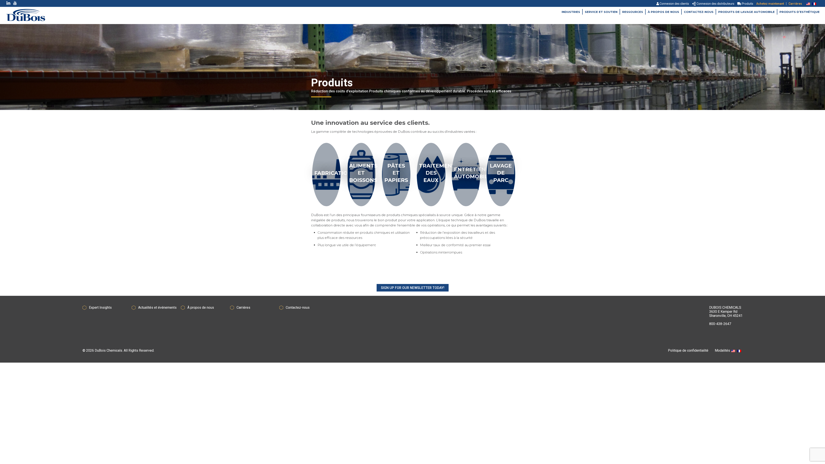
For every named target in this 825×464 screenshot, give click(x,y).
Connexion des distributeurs (715, 3)
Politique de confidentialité (688, 350)
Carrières (795, 3)
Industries (571, 12)
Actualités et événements (157, 307)
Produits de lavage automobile (746, 12)
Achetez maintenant (770, 3)
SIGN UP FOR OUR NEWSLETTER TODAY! (412, 288)
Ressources (632, 12)
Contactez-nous (698, 12)
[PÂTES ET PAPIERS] (396, 206)
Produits (747, 3)
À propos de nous (663, 12)
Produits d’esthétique (799, 12)
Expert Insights (100, 307)
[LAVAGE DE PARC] (501, 206)
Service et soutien (601, 12)
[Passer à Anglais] (808, 3)
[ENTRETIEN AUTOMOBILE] (466, 206)
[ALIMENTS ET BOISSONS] (361, 206)
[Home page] (25, 20)
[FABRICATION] (326, 206)
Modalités (722, 350)
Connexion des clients (674, 3)
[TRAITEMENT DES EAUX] (431, 206)
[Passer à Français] (814, 3)
